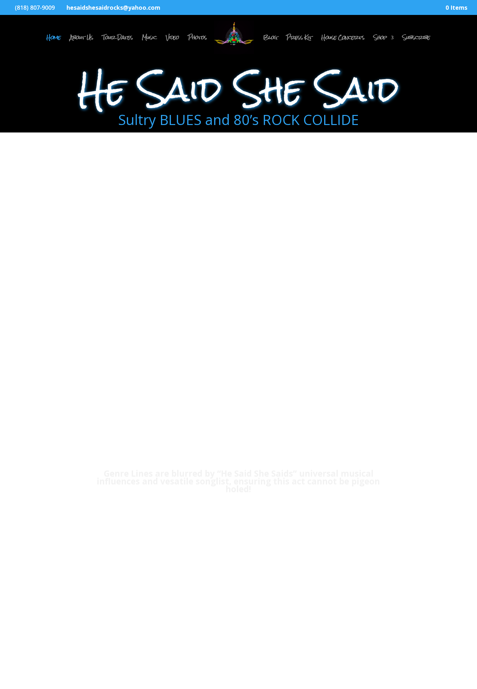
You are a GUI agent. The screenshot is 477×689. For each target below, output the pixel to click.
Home (53, 39)
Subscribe (416, 39)
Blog (270, 39)
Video (172, 39)
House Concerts (342, 39)
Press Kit (299, 39)
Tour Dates (117, 39)
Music (149, 39)
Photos (197, 39)
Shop (380, 39)
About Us (81, 39)
